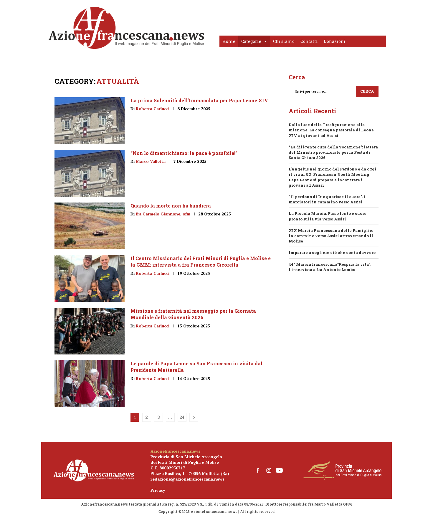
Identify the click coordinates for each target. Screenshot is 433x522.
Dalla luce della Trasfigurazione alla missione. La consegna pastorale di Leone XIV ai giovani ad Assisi (331, 130)
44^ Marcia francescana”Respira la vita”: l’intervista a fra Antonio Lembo (330, 267)
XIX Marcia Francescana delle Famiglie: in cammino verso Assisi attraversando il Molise (331, 236)
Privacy (158, 490)
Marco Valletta (151, 161)
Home (228, 41)
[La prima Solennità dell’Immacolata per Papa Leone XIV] (89, 120)
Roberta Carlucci (152, 108)
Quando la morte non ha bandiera (170, 206)
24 (181, 417)
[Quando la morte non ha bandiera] (89, 226)
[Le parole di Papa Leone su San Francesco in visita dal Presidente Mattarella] (89, 383)
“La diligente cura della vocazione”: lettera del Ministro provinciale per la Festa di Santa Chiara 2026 (333, 152)
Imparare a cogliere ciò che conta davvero (332, 252)
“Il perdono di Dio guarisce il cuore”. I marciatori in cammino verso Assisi (327, 199)
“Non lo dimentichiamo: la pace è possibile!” (183, 153)
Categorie (251, 41)
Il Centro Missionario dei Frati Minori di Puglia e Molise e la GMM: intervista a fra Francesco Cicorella (200, 261)
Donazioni (335, 41)
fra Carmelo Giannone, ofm (163, 214)
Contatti (309, 41)
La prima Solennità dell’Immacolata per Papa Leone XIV (199, 100)
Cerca (367, 91)
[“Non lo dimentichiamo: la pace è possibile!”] (89, 173)
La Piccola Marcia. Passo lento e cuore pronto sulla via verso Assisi (327, 216)
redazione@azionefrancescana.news (187, 479)
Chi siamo (284, 41)
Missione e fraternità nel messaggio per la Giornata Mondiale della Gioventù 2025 (193, 314)
